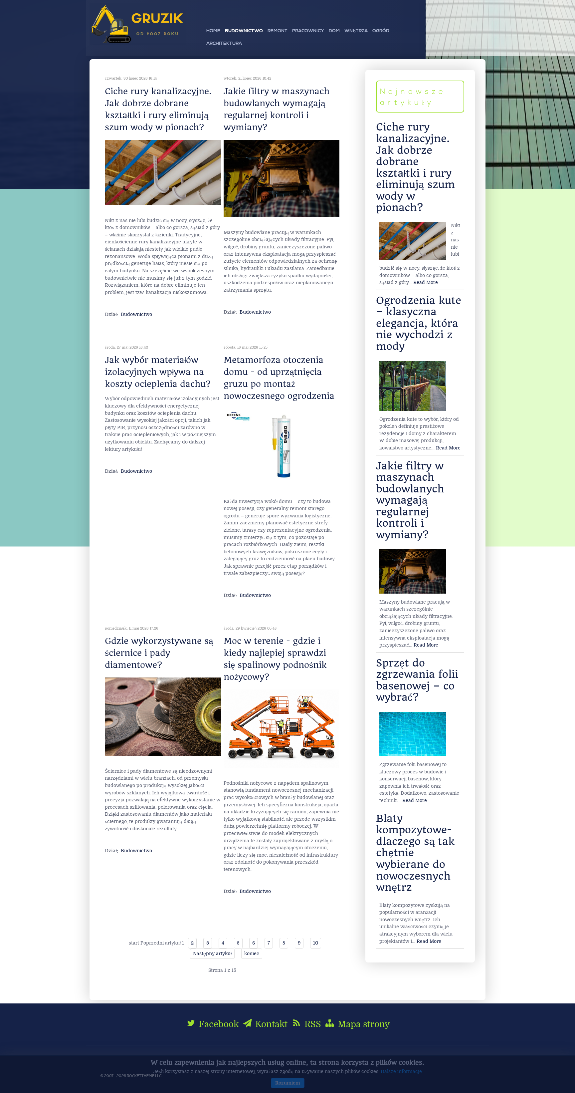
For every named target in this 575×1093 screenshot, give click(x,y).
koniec (251, 953)
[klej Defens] (282, 447)
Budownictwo (136, 314)
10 (315, 943)
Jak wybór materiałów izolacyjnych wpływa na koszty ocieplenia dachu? (158, 372)
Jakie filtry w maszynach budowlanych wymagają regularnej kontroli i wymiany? (410, 500)
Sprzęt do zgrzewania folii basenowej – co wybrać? (417, 680)
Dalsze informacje (401, 1071)
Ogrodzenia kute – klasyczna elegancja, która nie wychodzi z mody (418, 323)
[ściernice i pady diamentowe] (163, 716)
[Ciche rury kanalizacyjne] (163, 172)
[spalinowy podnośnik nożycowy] (282, 728)
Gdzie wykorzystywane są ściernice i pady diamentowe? (159, 653)
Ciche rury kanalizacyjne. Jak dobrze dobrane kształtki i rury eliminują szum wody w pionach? (415, 167)
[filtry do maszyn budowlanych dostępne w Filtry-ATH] (282, 178)
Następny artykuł (212, 953)
